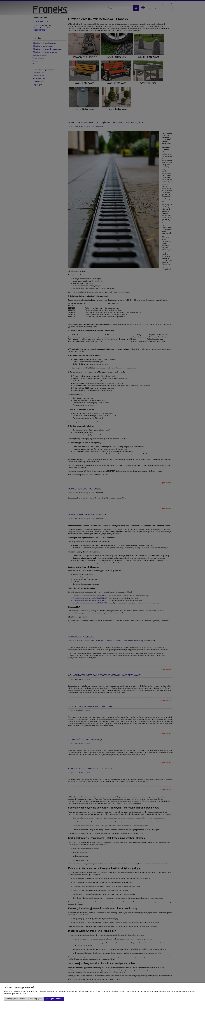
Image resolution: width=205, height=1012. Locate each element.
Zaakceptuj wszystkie (54, 999)
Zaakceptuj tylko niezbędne (15, 999)
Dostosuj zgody (36, 999)
